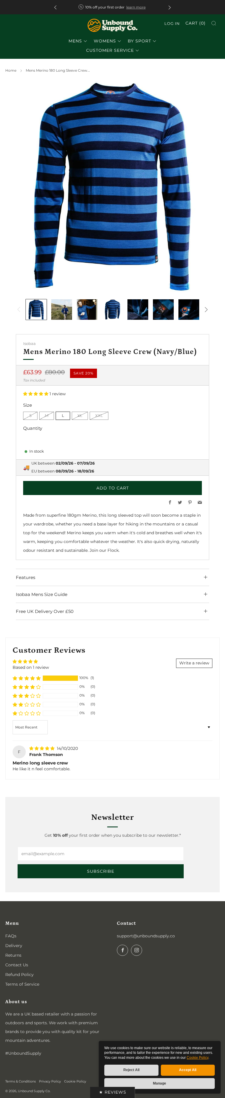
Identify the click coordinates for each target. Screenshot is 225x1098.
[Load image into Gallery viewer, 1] (36, 309)
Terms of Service (22, 984)
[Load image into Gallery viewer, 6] (163, 309)
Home (10, 70)
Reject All (131, 1070)
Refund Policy (19, 974)
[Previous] (55, 7)
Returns (13, 955)
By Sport (139, 41)
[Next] (169, 7)
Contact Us (16, 965)
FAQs (10, 936)
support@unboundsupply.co (146, 936)
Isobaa (29, 343)
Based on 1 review (31, 667)
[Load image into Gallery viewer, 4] (112, 309)
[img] (42, 748)
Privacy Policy (50, 1081)
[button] (36, 393)
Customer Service (110, 50)
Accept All (187, 1070)
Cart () (195, 23)
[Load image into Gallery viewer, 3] (87, 309)
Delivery (13, 945)
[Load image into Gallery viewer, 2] (61, 309)
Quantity (32, 428)
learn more (136, 7)
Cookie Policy (197, 1058)
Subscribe (100, 871)
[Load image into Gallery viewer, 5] (138, 309)
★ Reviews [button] (112, 1092)
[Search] (213, 23)
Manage (159, 1083)
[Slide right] (206, 310)
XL (79, 415)
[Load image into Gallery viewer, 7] (189, 309)
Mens (75, 41)
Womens (105, 41)
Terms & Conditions (20, 1081)
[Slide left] (18, 310)
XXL (99, 415)
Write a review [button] (194, 663)
